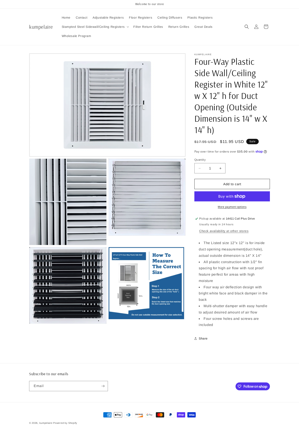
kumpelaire (46, 423)
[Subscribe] (103, 386)
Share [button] (203, 338)
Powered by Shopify (65, 423)
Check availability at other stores (223, 231)
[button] (95, 26)
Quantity (200, 159)
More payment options (232, 206)
